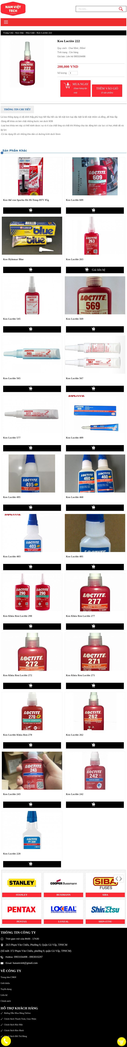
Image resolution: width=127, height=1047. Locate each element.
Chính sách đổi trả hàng (15, 1036)
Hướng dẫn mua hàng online (17, 1013)
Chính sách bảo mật (13, 1024)
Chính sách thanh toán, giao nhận (20, 1019)
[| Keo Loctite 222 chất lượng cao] (19, 9)
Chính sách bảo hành (14, 1030)
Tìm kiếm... (121, 9)
